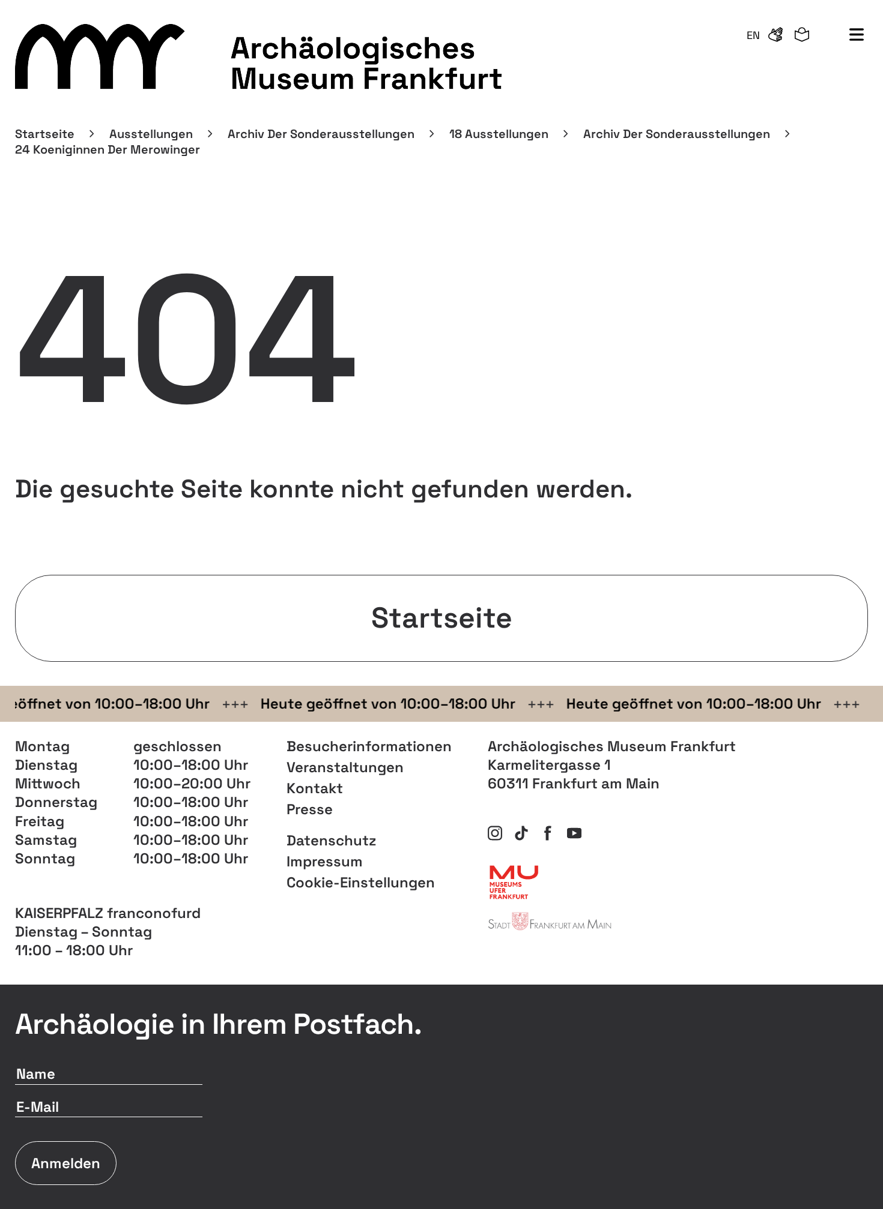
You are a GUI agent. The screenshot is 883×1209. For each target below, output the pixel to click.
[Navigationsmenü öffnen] (856, 35)
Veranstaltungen (345, 767)
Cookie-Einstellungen (361, 882)
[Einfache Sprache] (802, 35)
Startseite (44, 134)
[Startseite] (260, 57)
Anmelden (65, 1163)
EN (753, 35)
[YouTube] (574, 833)
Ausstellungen (151, 134)
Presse (310, 809)
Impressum (325, 861)
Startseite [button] (441, 617)
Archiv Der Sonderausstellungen (321, 134)
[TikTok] (521, 833)
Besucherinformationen (369, 746)
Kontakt (315, 788)
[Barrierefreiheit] (775, 35)
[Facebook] (548, 833)
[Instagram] (495, 833)
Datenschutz (331, 840)
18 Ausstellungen (498, 134)
